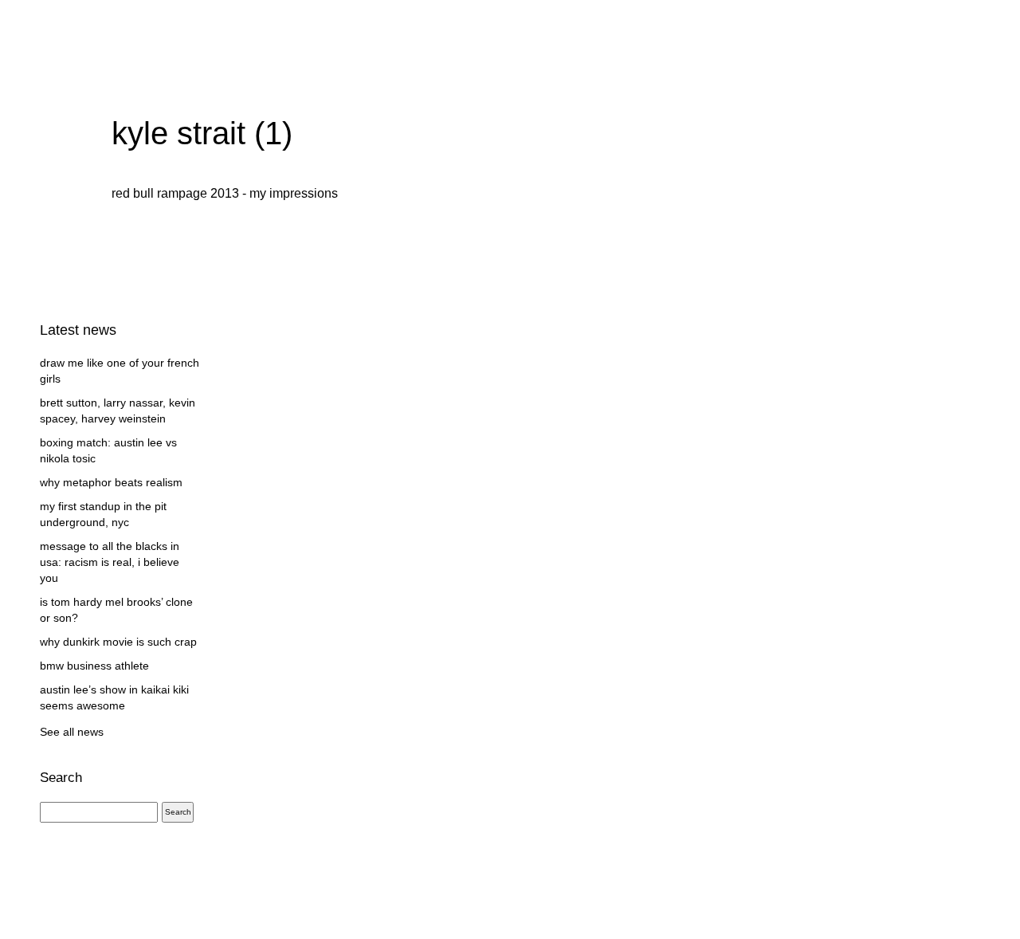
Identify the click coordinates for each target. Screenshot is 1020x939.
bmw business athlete (94, 665)
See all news (72, 731)
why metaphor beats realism (111, 482)
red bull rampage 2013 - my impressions (225, 193)
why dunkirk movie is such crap (118, 641)
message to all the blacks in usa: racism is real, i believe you (109, 562)
